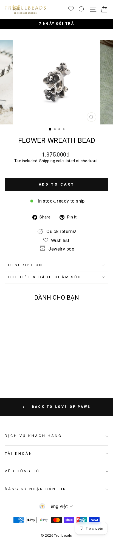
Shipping (47, 161)
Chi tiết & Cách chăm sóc (44, 277)
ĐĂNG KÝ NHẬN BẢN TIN (36, 489)
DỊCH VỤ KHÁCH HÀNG (33, 436)
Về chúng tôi (23, 471)
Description (25, 265)
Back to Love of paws (60, 407)
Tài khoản (19, 453)
